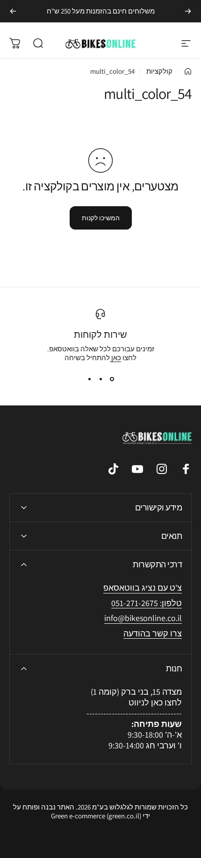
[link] (143, 618)
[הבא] (13, 11)
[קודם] (188, 11)
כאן (115, 357)
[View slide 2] (100, 378)
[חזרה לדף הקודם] (188, 71)
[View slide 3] (89, 378)
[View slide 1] (111, 378)
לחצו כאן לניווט (155, 702)
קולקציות (159, 71)
